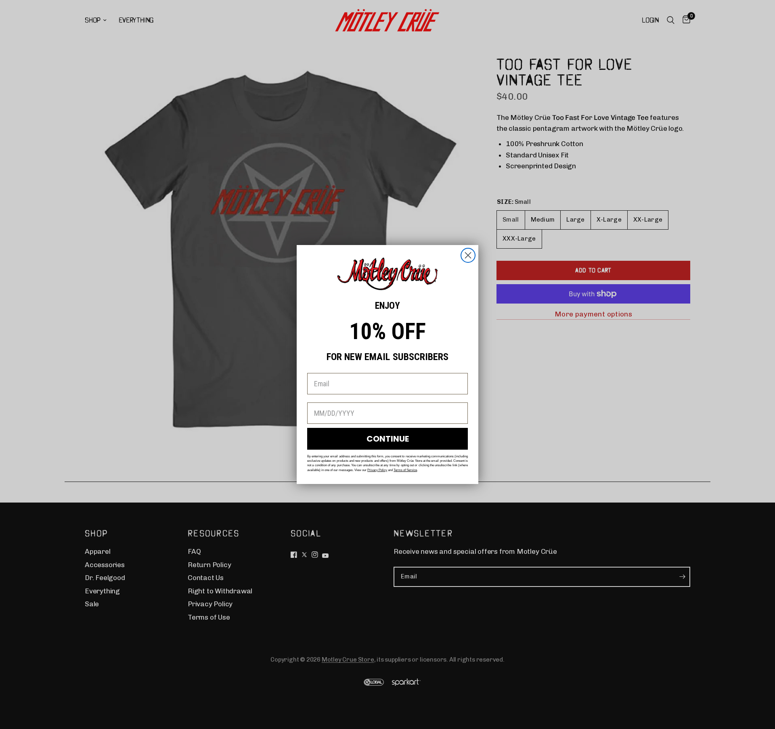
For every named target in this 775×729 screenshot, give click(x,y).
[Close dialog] (468, 255)
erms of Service (406, 470)
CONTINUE (388, 438)
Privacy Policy (377, 470)
